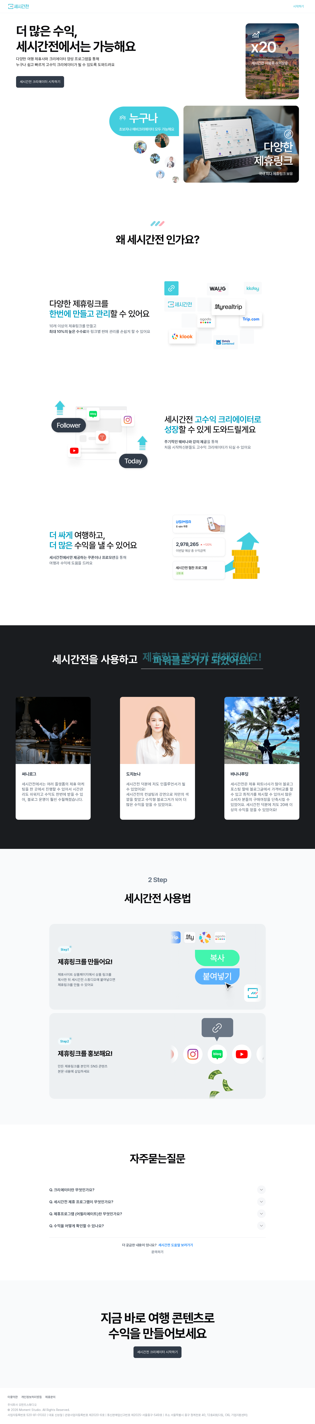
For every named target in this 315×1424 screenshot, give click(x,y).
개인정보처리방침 (31, 1397)
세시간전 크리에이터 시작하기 (40, 82)
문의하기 (158, 1252)
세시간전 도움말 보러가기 (175, 1245)
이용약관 (13, 1397)
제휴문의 (50, 1397)
